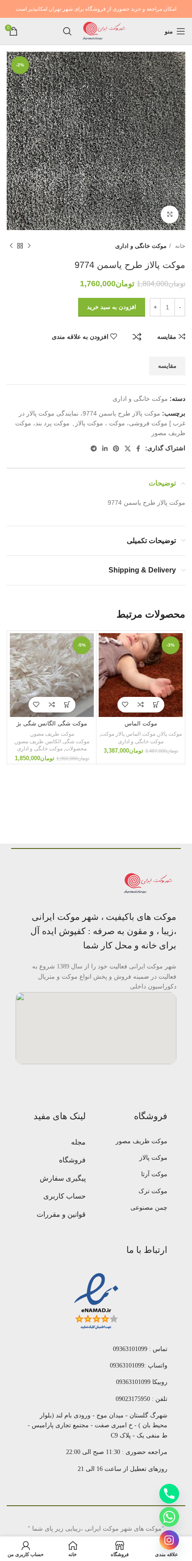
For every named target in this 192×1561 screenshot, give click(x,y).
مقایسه (137, 336)
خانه (179, 246)
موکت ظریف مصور (52, 734)
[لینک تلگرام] (94, 448)
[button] (156, 705)
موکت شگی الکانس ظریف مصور (52, 741)
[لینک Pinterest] (116, 448)
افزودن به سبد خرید (111, 307)
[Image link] (149, 883)
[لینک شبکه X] (128, 448)
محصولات (76, 748)
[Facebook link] (138, 448)
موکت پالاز (170, 734)
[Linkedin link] (105, 448)
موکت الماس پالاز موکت (128, 734)
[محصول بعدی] (11, 246)
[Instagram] (169, 1540)
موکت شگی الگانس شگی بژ (52, 724)
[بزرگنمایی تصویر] (170, 214)
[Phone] (169, 1493)
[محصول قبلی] (29, 246)
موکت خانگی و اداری (141, 246)
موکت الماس (141, 724)
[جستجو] (67, 31)
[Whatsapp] (169, 1517)
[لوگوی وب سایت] (105, 30)
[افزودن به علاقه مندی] (125, 705)
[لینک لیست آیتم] (137, 1141)
